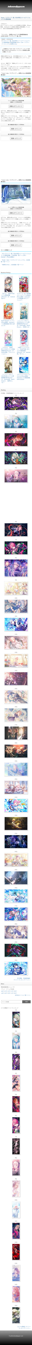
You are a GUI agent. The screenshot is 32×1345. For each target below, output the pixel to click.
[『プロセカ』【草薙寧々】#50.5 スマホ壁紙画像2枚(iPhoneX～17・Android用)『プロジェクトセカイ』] (16, 1230)
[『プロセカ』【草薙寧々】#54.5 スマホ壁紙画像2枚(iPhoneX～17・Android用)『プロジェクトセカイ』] (16, 1019)
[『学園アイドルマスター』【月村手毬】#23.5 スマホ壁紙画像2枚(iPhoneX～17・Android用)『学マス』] (16, 1083)
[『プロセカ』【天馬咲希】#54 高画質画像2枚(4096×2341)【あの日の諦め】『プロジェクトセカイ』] (16, 588)
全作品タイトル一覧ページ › (23, 995)
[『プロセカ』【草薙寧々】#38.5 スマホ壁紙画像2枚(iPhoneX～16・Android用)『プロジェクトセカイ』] (16, 1315)
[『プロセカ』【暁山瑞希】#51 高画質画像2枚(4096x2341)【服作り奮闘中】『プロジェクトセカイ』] (16, 733)
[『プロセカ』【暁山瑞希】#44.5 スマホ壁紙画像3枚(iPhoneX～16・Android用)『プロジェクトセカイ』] (16, 1146)
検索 (26, 1001)
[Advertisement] (16, 160)
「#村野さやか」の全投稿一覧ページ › (12, 264)
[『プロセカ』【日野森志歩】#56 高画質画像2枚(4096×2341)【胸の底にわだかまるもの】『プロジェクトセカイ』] (16, 878)
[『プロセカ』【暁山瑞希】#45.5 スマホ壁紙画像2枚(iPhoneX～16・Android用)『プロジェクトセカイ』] (16, 1209)
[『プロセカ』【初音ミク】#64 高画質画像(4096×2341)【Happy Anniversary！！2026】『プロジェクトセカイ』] (16, 421)
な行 (15, 991)
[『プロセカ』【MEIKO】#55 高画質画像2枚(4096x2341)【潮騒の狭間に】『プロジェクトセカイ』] (16, 530)
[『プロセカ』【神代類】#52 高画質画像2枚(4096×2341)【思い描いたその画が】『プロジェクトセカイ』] (16, 950)
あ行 (2, 991)
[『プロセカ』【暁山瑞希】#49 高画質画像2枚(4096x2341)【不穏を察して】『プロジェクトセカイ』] (16, 679)
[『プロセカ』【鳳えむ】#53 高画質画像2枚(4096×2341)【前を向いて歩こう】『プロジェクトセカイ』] (16, 805)
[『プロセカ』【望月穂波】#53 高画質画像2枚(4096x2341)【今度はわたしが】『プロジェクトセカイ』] (16, 914)
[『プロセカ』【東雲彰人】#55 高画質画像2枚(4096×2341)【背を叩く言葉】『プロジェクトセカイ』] (16, 440)
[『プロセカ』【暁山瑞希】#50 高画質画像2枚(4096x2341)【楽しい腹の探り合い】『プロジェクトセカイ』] (16, 787)
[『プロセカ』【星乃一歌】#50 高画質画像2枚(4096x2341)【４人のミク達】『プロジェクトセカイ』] (16, 968)
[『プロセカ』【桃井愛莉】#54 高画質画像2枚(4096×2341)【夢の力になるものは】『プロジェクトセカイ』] (16, 548)
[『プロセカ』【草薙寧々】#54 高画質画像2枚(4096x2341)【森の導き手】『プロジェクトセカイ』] (16, 458)
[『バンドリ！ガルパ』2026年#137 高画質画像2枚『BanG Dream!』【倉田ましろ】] (16, 568)
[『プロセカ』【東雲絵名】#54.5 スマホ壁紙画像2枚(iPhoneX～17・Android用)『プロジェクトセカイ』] (16, 1062)
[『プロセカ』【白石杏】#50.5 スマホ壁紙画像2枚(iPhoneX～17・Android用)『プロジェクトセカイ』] (16, 1252)
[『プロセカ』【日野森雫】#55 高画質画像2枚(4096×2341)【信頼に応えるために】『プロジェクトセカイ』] (16, 606)
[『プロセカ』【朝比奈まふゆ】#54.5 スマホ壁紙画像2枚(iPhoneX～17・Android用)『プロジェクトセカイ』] (16, 1273)
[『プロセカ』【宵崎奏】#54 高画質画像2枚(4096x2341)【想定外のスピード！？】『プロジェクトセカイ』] (16, 769)
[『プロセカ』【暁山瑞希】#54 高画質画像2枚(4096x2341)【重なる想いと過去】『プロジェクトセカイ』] (16, 660)
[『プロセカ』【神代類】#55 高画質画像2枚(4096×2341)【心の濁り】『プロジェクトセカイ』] (16, 860)
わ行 (15, 993)
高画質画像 (13, 42)
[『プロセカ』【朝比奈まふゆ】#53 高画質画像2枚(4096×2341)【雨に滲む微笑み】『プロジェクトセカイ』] (16, 842)
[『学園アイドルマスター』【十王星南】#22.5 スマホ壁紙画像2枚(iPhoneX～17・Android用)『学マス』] (16, 1294)
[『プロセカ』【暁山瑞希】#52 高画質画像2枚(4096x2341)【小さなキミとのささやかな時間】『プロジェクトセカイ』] (16, 642)
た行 (12, 991)
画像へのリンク (16, 128)
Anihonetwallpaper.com (16, 6)
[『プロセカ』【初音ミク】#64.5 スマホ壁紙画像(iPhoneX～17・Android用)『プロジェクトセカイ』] (16, 1040)
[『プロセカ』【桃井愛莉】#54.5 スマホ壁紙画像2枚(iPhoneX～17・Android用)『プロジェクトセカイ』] (16, 1125)
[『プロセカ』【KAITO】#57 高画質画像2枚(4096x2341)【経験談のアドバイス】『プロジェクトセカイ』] (16, 697)
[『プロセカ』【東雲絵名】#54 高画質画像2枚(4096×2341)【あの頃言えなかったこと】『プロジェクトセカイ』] (16, 403)
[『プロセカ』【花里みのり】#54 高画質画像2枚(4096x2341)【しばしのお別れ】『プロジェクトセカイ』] (16, 715)
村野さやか (14, 44)
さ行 (9, 991)
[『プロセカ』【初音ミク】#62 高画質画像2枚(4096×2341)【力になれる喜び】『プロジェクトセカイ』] (16, 896)
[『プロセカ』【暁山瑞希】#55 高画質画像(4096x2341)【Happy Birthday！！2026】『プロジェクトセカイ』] (16, 476)
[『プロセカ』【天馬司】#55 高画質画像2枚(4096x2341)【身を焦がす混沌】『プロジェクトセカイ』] (16, 751)
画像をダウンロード (16, 106)
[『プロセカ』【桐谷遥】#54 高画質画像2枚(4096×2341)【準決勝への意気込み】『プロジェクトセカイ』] (16, 932)
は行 (2, 993)
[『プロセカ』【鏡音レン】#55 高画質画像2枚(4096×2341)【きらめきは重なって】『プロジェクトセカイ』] (16, 823)
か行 (6, 991)
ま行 (6, 993)
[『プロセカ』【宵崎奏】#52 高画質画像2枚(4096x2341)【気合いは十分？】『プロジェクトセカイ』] (16, 624)
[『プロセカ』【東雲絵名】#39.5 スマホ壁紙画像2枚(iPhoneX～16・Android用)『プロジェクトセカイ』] (16, 1188)
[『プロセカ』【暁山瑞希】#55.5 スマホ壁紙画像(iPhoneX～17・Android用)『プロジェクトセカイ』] (16, 1167)
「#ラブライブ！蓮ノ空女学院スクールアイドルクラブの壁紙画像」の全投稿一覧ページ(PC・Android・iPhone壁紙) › (16, 255)
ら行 (12, 993)
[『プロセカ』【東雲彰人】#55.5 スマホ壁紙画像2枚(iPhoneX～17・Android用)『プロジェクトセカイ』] (16, 1104)
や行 (9, 993)
